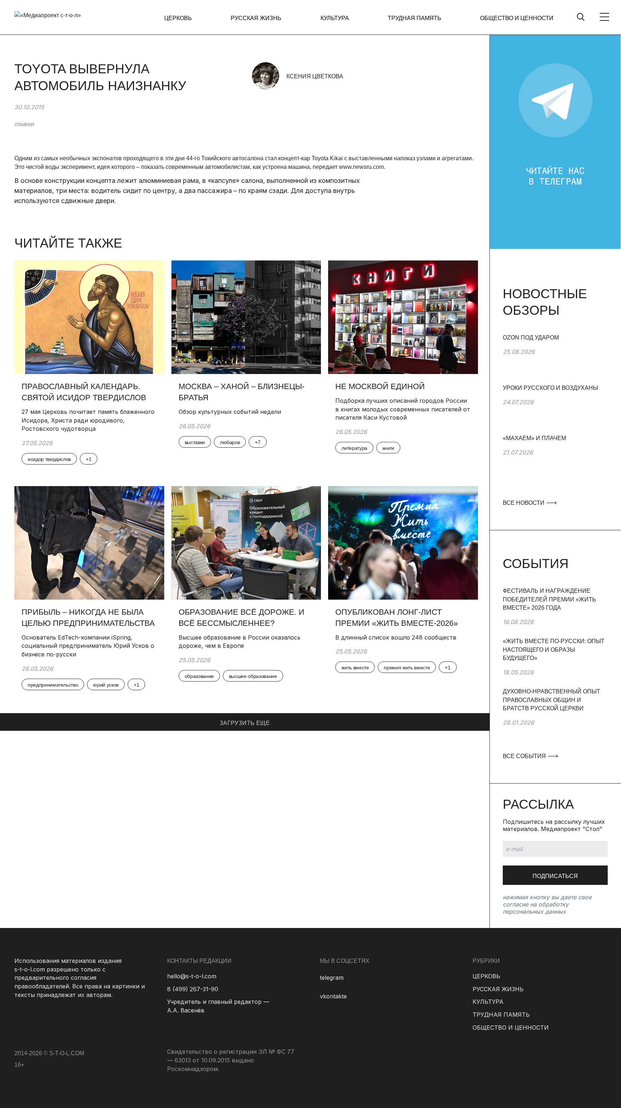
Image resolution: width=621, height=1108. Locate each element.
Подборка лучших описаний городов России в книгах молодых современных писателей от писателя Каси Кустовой (402, 409)
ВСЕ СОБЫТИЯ (525, 756)
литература (354, 448)
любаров (230, 442)
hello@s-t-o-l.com (191, 976)
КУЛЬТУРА (335, 18)
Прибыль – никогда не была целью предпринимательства (88, 618)
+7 (257, 442)
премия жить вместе (407, 667)
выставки (195, 442)
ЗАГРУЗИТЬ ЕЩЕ (245, 723)
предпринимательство (53, 685)
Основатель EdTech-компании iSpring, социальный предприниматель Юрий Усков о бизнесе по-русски (88, 646)
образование (199, 676)
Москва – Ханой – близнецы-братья (241, 392)
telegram (332, 977)
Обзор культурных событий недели (230, 411)
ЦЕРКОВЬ (178, 18)
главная (24, 124)
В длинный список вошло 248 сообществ (395, 637)
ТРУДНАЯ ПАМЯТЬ (414, 18)
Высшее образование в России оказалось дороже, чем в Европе (239, 642)
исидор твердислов (49, 459)
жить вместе (355, 667)
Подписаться (555, 876)
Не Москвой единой (380, 386)
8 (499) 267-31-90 (192, 989)
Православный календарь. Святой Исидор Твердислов (85, 392)
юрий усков (106, 685)
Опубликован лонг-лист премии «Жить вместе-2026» (396, 618)
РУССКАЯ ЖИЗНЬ (256, 18)
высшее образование (253, 676)
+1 (88, 459)
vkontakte (333, 996)
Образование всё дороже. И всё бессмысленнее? (241, 618)
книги (388, 448)
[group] (555, 358)
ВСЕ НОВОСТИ (524, 503)
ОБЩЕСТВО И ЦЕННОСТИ (516, 18)
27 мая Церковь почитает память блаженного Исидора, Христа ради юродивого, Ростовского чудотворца (88, 420)
